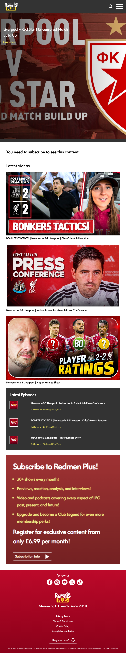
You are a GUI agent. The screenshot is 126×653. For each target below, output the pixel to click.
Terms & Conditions (63, 621)
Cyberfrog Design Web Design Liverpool (75, 648)
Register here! (60, 640)
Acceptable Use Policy (63, 631)
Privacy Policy (63, 616)
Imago (116, 648)
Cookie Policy (63, 626)
